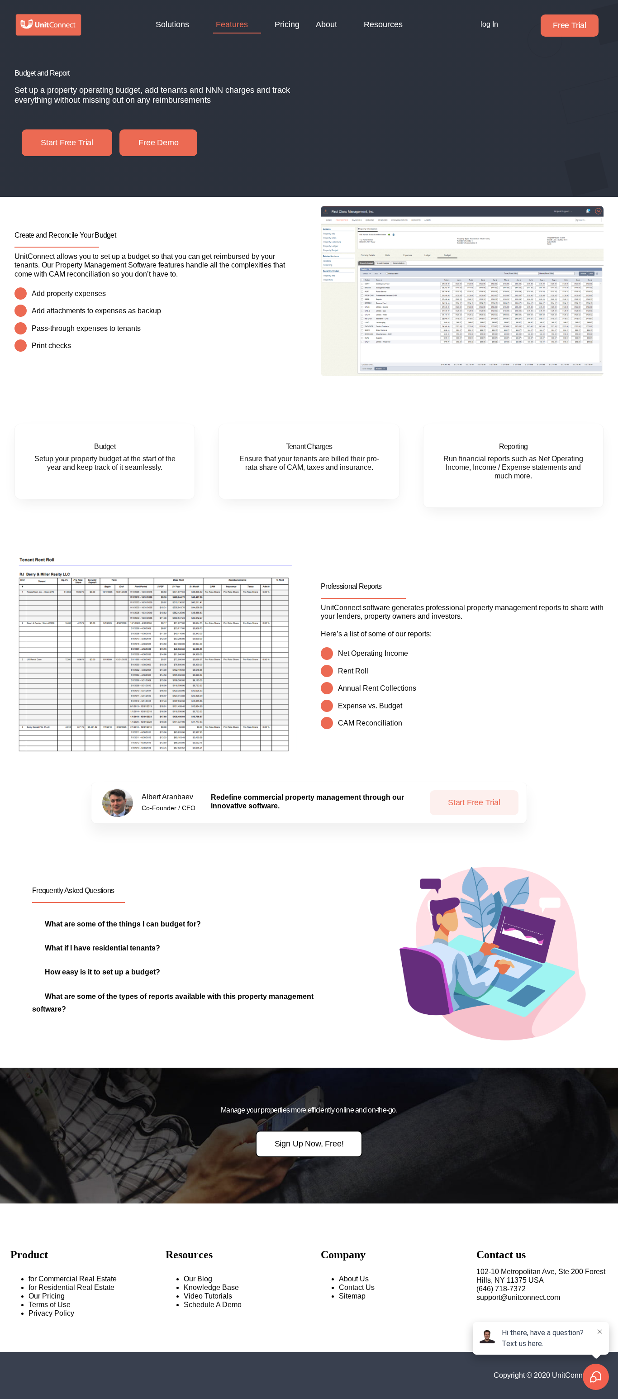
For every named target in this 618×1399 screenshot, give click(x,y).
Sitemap (352, 1296)
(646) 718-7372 (501, 1289)
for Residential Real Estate (71, 1287)
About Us (354, 1279)
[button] (116, 924)
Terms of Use (50, 1304)
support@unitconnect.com (518, 1297)
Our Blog (198, 1279)
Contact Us (357, 1287)
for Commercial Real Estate (73, 1279)
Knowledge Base (211, 1287)
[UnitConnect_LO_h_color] (48, 16)
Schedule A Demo (213, 1304)
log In (489, 24)
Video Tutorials (208, 1296)
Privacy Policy (51, 1313)
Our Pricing (47, 1296)
